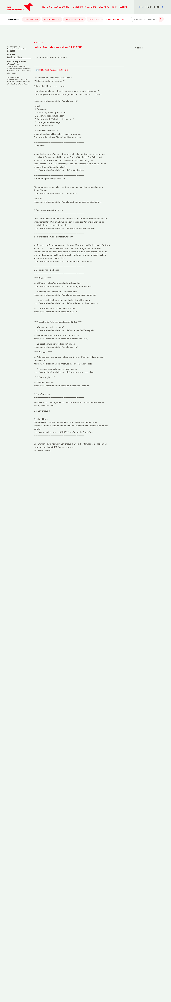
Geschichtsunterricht (51, 19)
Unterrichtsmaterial (84, 7)
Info (114, 7)
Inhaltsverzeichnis (13, 79)
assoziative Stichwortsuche (17, 82)
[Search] (161, 19)
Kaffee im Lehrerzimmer (74, 19)
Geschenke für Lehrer (97, 19)
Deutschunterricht (31, 19)
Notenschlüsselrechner (56, 7)
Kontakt (124, 7)
